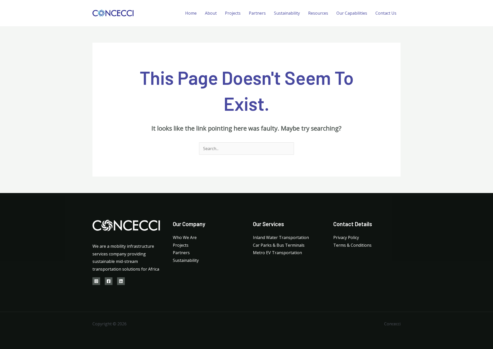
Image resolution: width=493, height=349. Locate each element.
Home (191, 13)
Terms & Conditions (352, 245)
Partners (257, 13)
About (211, 13)
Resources (318, 13)
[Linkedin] (121, 281)
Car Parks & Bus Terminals (279, 245)
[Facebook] (108, 281)
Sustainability (287, 13)
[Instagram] (96, 281)
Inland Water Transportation (281, 237)
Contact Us (385, 13)
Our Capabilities (351, 13)
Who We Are (185, 237)
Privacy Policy (346, 237)
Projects (233, 13)
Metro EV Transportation (277, 252)
